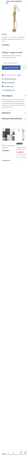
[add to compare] (4, 130)
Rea (2, 144)
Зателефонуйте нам (9, 90)
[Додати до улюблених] (13, 130)
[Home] (4, 454)
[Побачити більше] (25, 2)
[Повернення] (2, 2)
